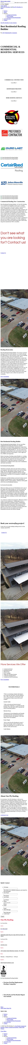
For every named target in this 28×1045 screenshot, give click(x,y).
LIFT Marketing (6, 32)
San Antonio (14, 22)
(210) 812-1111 (7, 1022)
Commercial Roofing (12, 1018)
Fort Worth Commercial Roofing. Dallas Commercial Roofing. (13, 1026)
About (5, 1015)
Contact (5, 1023)
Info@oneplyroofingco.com (7, 962)
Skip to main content (5, 1)
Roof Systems (10, 1019)
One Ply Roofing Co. (6, 22)
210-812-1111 (4, 944)
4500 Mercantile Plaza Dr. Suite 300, (9, 934)
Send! (2, 916)
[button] (4, 5)
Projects (5, 1014)
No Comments (13, 32)
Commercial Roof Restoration (14, 1020)
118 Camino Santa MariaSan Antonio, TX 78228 (12, 950)
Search (6, 4)
